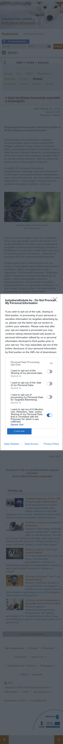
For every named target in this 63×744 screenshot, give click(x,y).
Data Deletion (11, 443)
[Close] (56, 300)
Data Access (31, 443)
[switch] (49, 371)
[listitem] (31, 363)
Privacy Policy (51, 443)
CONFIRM (19, 431)
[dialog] (31, 372)
